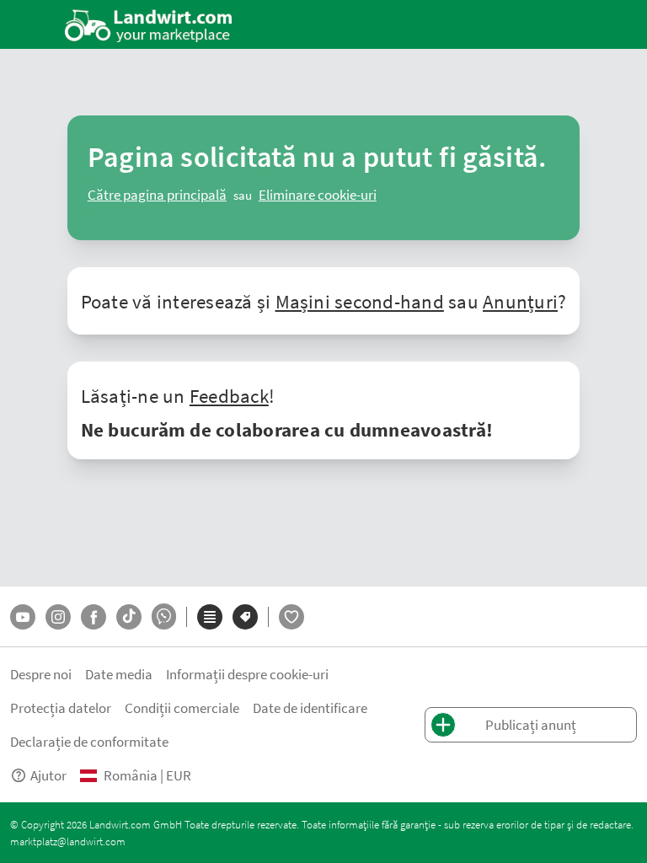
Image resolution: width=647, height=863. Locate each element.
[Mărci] (245, 617)
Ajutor (48, 775)
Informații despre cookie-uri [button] (247, 673)
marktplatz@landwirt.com (68, 841)
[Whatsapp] (164, 616)
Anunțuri (520, 301)
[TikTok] (129, 617)
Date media (118, 673)
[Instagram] (58, 617)
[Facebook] (93, 617)
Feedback (229, 395)
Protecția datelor (60, 707)
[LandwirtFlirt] (291, 617)
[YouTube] (22, 617)
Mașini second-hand (359, 301)
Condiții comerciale (182, 707)
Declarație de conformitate (89, 741)
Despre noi (41, 673)
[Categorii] (209, 617)
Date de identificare (310, 707)
